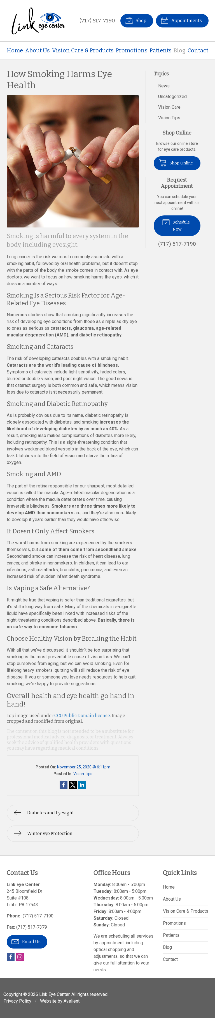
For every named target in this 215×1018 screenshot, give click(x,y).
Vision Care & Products (83, 50)
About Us (37, 50)
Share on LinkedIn (82, 785)
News (164, 86)
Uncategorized (172, 96)
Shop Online (181, 163)
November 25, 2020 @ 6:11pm (83, 767)
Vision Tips (82, 773)
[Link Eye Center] (39, 21)
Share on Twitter (73, 785)
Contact (198, 50)
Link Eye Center (54, 994)
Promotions (132, 50)
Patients (160, 50)
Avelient (72, 1001)
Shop (140, 20)
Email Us (31, 941)
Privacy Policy (17, 1001)
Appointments (186, 20)
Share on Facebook (63, 785)
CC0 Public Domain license (82, 715)
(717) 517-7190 (97, 20)
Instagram (20, 957)
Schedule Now (181, 226)
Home (15, 50)
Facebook (11, 957)
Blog (180, 50)
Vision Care (169, 107)
